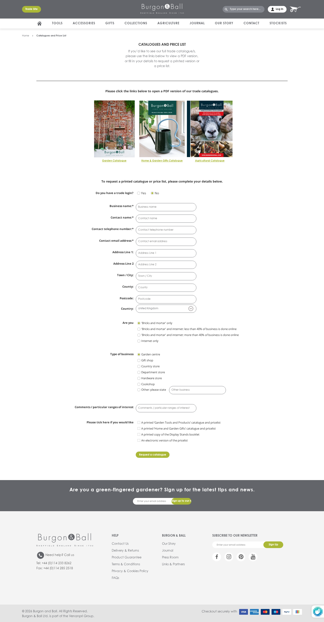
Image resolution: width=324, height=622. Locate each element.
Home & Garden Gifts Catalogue (162, 161)
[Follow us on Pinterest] (240, 556)
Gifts (109, 23)
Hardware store (151, 378)
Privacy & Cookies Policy (130, 571)
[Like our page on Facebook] (216, 556)
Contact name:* (122, 217)
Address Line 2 (123, 264)
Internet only (149, 341)
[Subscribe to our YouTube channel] (253, 556)
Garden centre (150, 354)
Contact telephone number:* (113, 229)
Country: (127, 309)
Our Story (224, 23)
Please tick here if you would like (110, 422)
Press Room (170, 557)
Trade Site (31, 9)
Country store (150, 366)
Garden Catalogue (114, 161)
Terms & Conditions (126, 564)
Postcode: (127, 298)
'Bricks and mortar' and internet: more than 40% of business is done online (190, 335)
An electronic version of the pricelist (164, 440)
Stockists (278, 23)
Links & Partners (173, 564)
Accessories (84, 23)
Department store (153, 372)
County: (128, 286)
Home (25, 35)
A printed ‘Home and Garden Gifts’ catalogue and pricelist (178, 428)
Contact (251, 23)
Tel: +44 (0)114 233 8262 (53, 563)
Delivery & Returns (125, 550)
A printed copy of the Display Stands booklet (170, 434)
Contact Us (120, 543)
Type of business (122, 354)
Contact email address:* (116, 241)
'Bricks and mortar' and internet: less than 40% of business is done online (188, 329)
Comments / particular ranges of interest (104, 407)
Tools (57, 23)
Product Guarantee (127, 557)
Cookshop (148, 384)
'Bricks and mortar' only (156, 323)
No (157, 193)
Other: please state (153, 390)
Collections (136, 23)
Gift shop (147, 360)
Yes (143, 193)
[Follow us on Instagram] (228, 556)
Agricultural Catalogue (210, 161)
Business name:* (122, 206)
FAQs (115, 578)
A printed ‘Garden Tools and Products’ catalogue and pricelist (181, 422)
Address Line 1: (123, 252)
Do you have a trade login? (114, 193)
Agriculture (168, 23)
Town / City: (125, 275)
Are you (128, 323)
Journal (197, 23)
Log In (279, 9)
